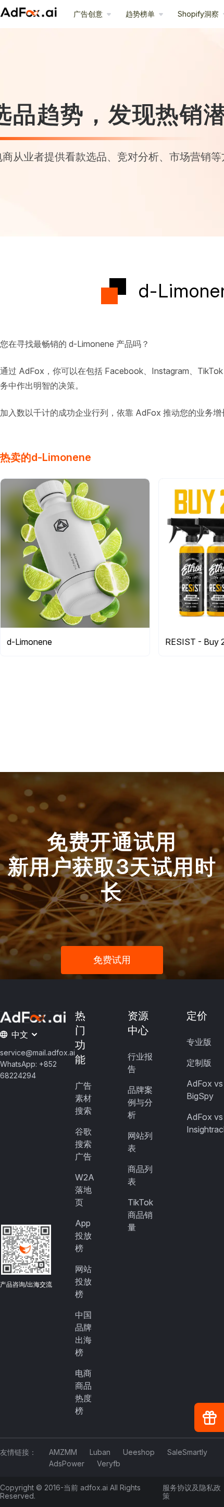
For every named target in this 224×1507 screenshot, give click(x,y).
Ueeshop (139, 1452)
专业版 (198, 1042)
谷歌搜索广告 (83, 1144)
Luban (100, 1452)
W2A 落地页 (84, 1189)
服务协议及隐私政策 (192, 1492)
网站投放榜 (83, 1281)
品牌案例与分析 (140, 1102)
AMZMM (63, 1452)
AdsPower (66, 1463)
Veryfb (108, 1463)
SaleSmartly (187, 1452)
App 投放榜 (83, 1235)
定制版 (198, 1062)
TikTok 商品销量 (140, 1214)
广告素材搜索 (83, 1098)
